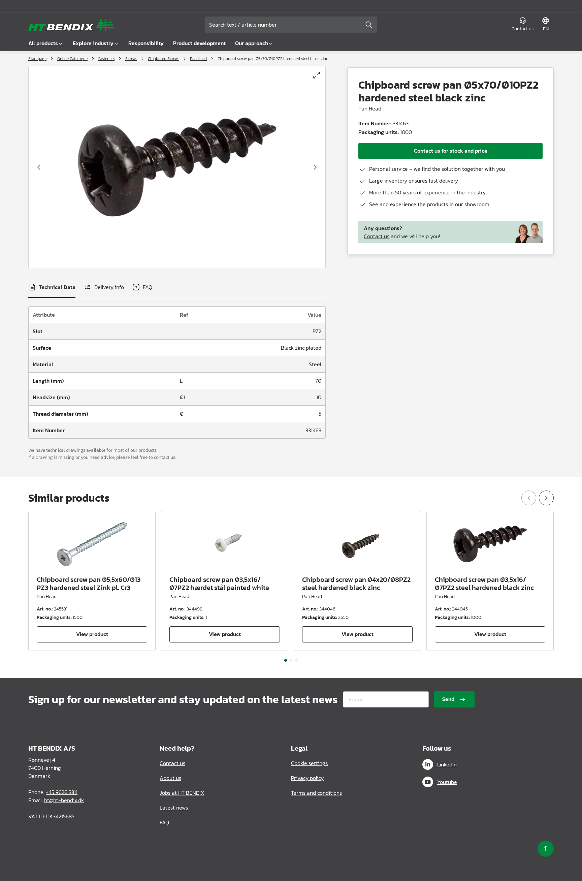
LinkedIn (447, 764)
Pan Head (198, 59)
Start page (37, 59)
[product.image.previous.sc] (38, 167)
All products (43, 43)
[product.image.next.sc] (315, 167)
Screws (131, 59)
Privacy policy (307, 778)
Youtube (447, 782)
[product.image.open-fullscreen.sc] (316, 75)
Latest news (174, 808)
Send (448, 699)
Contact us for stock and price (450, 151)
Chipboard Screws (163, 59)
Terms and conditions (316, 793)
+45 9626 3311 (61, 792)
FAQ (164, 822)
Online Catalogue (72, 59)
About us (170, 778)
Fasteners (106, 59)
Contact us (376, 236)
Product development (199, 43)
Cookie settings (309, 763)
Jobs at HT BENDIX (182, 793)
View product (92, 634)
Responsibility (146, 43)
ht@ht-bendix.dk (64, 800)
